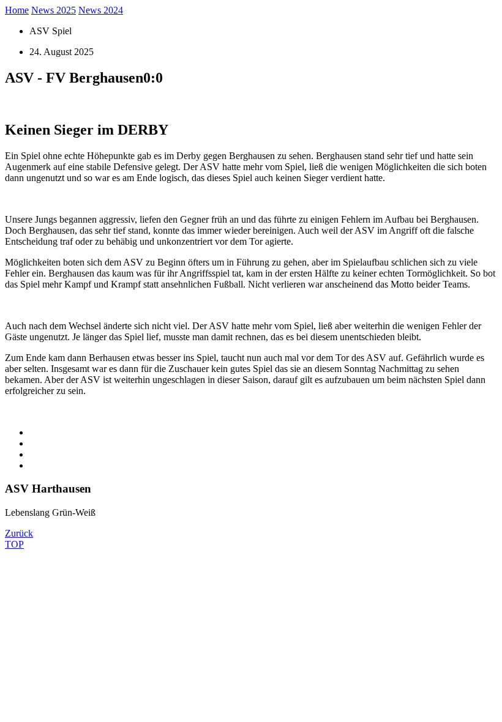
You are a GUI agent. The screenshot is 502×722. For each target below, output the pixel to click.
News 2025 (53, 10)
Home (17, 10)
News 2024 (100, 10)
